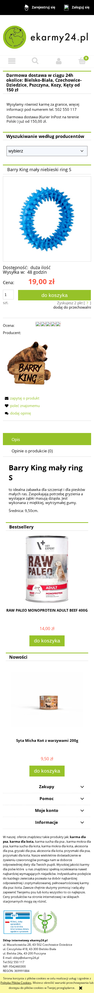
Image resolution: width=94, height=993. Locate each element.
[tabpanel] (47, 488)
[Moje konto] (59, 61)
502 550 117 (16, 962)
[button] (12, 61)
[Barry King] (32, 364)
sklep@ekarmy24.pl (26, 958)
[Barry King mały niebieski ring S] (47, 218)
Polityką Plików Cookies (15, 983)
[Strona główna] (47, 35)
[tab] (47, 439)
